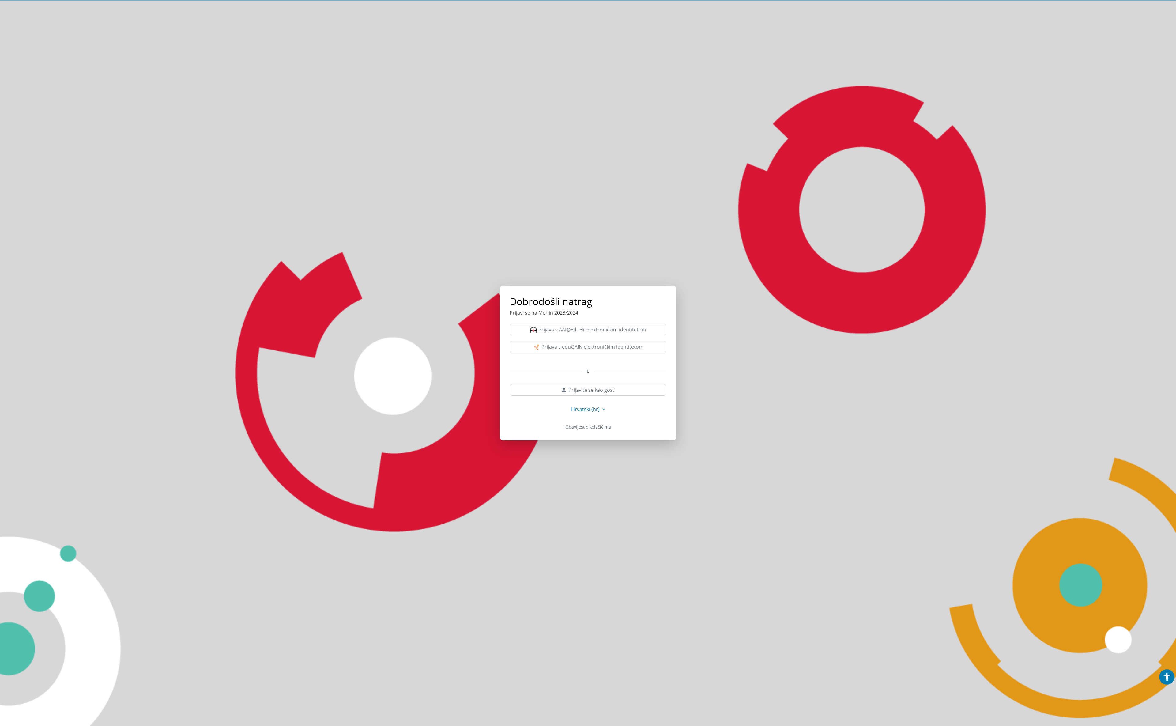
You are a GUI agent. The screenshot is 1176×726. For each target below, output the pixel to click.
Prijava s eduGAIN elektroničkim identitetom (591, 346)
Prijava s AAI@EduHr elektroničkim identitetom (591, 329)
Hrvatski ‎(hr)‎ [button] (586, 409)
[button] (1166, 677)
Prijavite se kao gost (591, 390)
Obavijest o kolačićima (588, 427)
